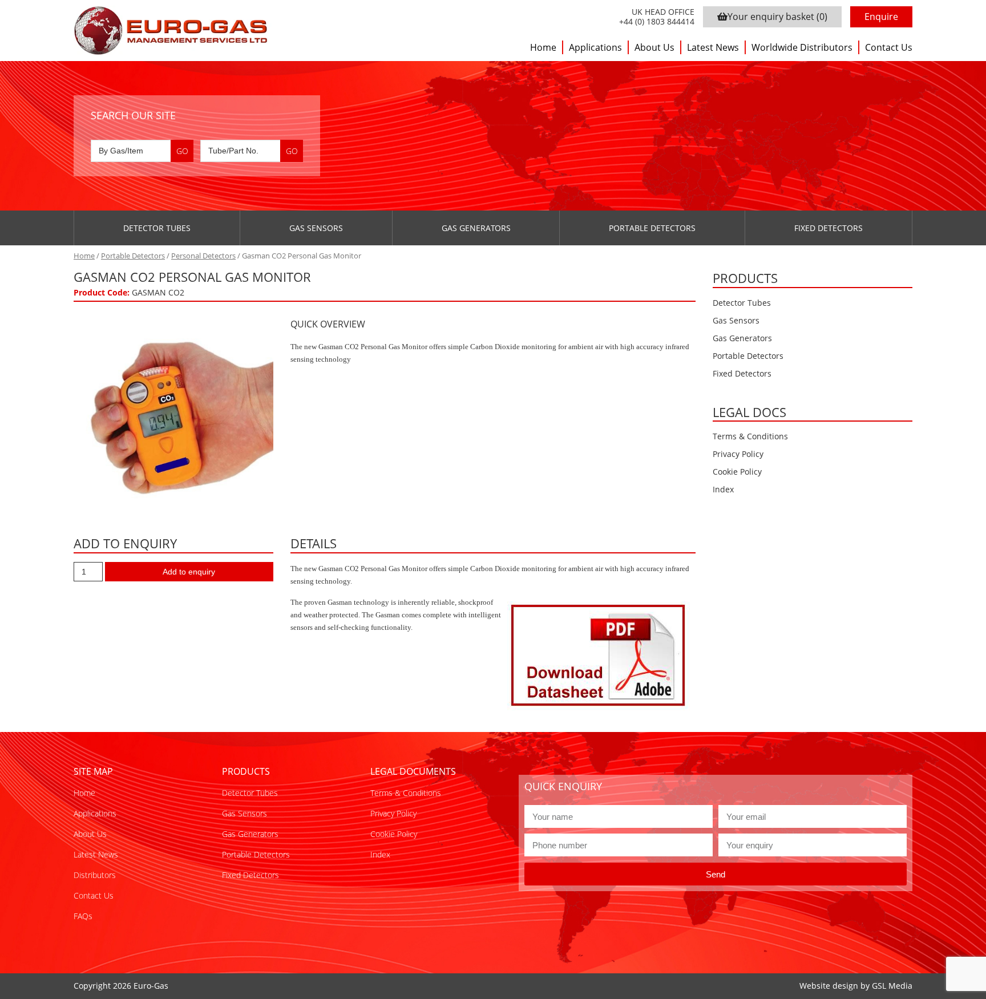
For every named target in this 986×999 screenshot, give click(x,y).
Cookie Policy (737, 471)
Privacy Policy (738, 453)
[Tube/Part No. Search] (251, 151)
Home (543, 47)
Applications (595, 47)
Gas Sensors (316, 228)
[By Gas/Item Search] (142, 151)
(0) (777, 16)
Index (723, 489)
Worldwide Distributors (801, 47)
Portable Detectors (652, 228)
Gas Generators (476, 228)
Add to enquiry (189, 571)
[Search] (182, 151)
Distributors (95, 874)
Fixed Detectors (828, 228)
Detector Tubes (157, 228)
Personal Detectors (203, 255)
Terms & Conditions (750, 436)
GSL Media (892, 985)
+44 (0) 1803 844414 (656, 22)
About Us (654, 47)
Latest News (713, 47)
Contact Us (888, 47)
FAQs (83, 916)
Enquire (881, 16)
